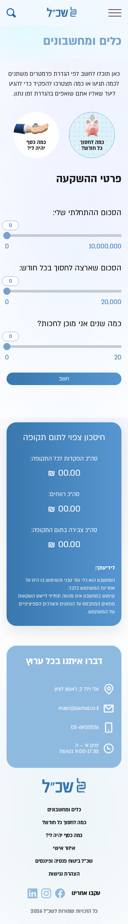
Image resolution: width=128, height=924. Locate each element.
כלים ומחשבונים (64, 809)
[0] (7, 235)
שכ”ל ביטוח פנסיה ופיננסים (64, 861)
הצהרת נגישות (64, 874)
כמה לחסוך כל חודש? (64, 822)
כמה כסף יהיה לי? (64, 835)
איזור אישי (64, 848)
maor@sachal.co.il (78, 708)
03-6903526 (85, 727)
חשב (64, 378)
